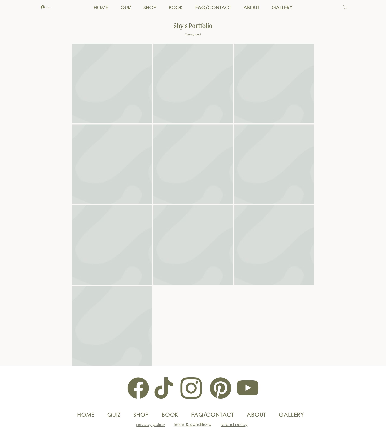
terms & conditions (192, 424)
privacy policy (150, 424)
